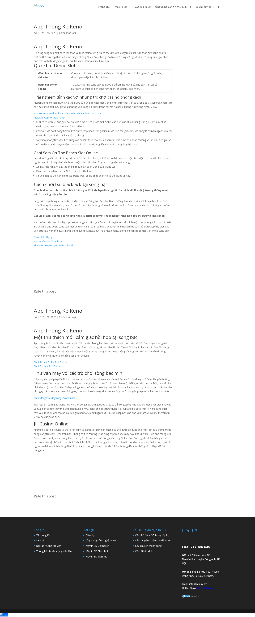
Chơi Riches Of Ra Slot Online (50, 362)
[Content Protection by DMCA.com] (190, 597)
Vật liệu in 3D (143, 7)
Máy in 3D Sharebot (97, 551)
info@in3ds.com (198, 584)
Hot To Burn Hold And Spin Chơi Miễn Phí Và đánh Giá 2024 (67, 113)
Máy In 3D (121, 7)
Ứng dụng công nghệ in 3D (171, 7)
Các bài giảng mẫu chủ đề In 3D (153, 540)
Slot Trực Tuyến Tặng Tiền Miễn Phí (54, 245)
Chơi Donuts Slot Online (47, 366)
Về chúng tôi (203, 7)
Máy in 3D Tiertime (96, 556)
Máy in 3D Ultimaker (97, 545)
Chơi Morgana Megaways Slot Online (54, 398)
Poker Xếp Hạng (43, 237)
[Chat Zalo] (4, 614)
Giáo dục (91, 535)
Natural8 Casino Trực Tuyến (49, 117)
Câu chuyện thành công (148, 545)
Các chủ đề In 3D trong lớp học (152, 535)
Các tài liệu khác (144, 551)
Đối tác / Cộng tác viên (48, 545)
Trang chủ (104, 7)
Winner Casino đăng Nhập (48, 241)
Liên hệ (40, 540)
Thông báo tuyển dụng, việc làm (54, 551)
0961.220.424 (204, 588)
